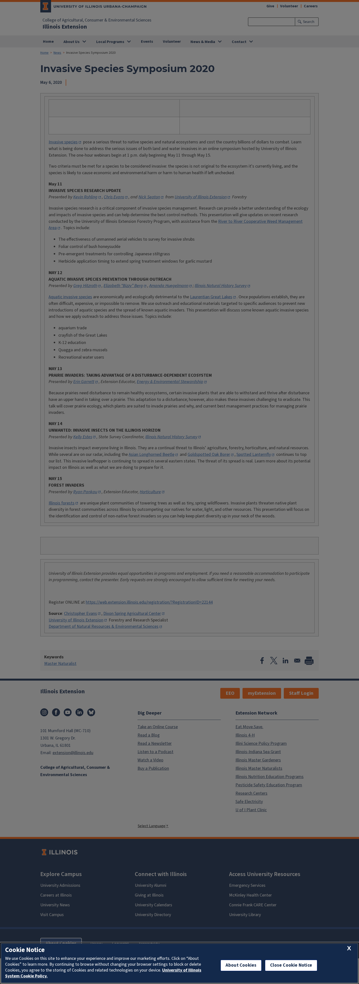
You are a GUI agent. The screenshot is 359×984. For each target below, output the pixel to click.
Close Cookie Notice (291, 965)
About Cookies (241, 965)
